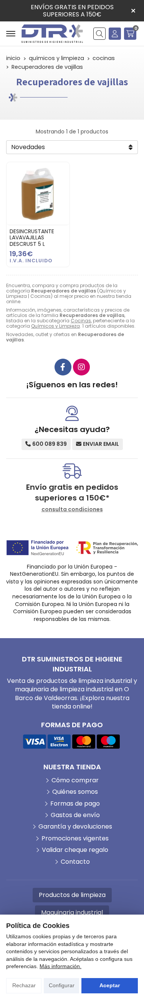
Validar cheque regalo (75, 850)
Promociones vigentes (75, 838)
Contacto (75, 862)
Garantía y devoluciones (75, 826)
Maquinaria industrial (72, 912)
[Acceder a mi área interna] (115, 34)
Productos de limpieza (72, 894)
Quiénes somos (75, 792)
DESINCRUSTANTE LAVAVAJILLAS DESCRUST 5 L (32, 237)
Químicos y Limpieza (55, 326)
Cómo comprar (75, 780)
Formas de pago (75, 804)
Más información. (60, 966)
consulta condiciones (72, 509)
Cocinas (81, 320)
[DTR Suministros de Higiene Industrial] (52, 33)
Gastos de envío (75, 815)
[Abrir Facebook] (63, 367)
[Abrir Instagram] (81, 367)
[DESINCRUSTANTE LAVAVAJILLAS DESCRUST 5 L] (38, 193)
